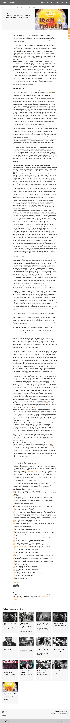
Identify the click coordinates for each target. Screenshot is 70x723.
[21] (39, 194)
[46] (44, 379)
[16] (34, 134)
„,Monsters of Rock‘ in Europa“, (31, 471)
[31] (34, 240)
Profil (56, 2)
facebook (3, 721)
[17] (22, 136)
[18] (52, 149)
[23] (38, 202)
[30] (20, 239)
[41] (28, 323)
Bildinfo (65, 28)
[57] (51, 445)
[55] (34, 427)
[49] (23, 396)
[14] (41, 113)
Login (67, 717)
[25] (27, 208)
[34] (46, 268)
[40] (14, 306)
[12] (47, 106)
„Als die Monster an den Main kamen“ (31, 485)
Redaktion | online (61, 711)
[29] (54, 232)
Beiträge (42, 2)
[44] (40, 347)
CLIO (11, 721)
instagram (9, 721)
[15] (50, 116)
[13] (33, 112)
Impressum (4, 714)
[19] (40, 179)
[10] (52, 77)
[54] (32, 420)
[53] (16, 414)
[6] (23, 67)
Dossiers (49, 2)
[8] (49, 70)
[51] (47, 402)
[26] (25, 218)
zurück (16, 586)
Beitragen (4, 712)
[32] (52, 243)
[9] (37, 73)
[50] (53, 398)
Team (62, 2)
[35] (36, 274)
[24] (46, 205)
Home (3, 7)
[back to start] (11, 2)
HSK (14, 721)
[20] (43, 181)
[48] (43, 387)
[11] (51, 92)
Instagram (69, 35)
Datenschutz (4, 715)
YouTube (53, 477)
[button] (69, 29)
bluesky (69, 38)
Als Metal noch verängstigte (21, 546)
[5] (33, 63)
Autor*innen (4, 711)
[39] (33, 300)
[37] (35, 289)
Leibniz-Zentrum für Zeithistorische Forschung (59, 713)
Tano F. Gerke (16, 582)
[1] (50, 48)
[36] (24, 282)
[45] (27, 372)
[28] (54, 228)
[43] (19, 346)
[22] (35, 199)
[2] (17, 54)
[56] (22, 440)
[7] (52, 69)
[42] (45, 341)
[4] (18, 59)
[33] (42, 252)
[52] (34, 407)
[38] (41, 292)
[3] (47, 56)
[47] (39, 382)
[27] (55, 224)
